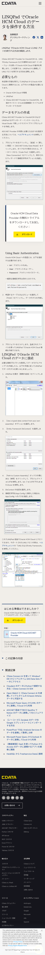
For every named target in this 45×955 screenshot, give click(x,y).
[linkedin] (3, 798)
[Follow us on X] (38, 37)
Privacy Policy (17, 942)
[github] (17, 798)
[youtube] (12, 798)
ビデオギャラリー (8, 926)
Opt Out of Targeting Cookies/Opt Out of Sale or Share (22, 951)
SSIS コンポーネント (31, 828)
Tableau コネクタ (8, 850)
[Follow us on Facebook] (34, 37)
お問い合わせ (9, 805)
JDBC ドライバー (8, 824)
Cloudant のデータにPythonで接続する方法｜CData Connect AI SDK (24, 687)
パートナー (5, 879)
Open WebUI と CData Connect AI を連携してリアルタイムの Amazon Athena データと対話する (24, 696)
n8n (25, 918)
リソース (5, 914)
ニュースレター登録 (8, 918)
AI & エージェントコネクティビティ (11, 874)
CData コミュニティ (9, 903)
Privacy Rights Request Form (17, 945)
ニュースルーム (29, 871)
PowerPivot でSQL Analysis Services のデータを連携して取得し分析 (24, 731)
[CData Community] (21, 798)
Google (26, 911)
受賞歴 (26, 875)
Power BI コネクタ (8, 847)
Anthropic (27, 903)
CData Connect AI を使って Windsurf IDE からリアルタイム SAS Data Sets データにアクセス (24, 679)
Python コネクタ (7, 832)
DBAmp (26, 832)
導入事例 (5, 907)
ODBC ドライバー (8, 821)
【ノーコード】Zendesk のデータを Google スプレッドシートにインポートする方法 (24, 723)
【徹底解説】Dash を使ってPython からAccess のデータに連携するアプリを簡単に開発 (24, 747)
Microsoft (27, 914)
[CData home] (11, 3)
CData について (29, 864)
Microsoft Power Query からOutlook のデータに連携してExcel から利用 (24, 738)
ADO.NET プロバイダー (10, 828)
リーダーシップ (29, 879)
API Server (5, 836)
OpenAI (26, 922)
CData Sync (28, 821)
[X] (8, 798)
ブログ (4, 911)
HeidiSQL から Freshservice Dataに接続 (25, 754)
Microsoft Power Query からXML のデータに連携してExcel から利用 (24, 704)
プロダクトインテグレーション (11, 868)
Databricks (28, 907)
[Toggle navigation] (40, 3)
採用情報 (27, 886)
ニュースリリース (30, 868)
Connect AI (28, 824)
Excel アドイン (7, 843)
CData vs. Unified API (9, 886)
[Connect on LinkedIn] (42, 37)
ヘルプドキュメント (25, 135)
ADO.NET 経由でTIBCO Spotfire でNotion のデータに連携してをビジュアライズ (25, 713)
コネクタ (5, 864)
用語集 (4, 922)
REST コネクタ (7, 839)
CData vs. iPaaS (7, 883)
